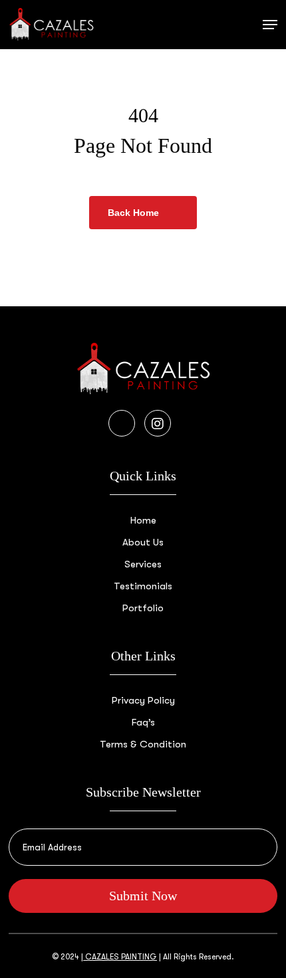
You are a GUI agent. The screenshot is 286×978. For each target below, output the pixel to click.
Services (143, 564)
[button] (270, 24)
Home (143, 520)
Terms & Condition (143, 744)
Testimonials (143, 586)
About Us (143, 542)
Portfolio (143, 608)
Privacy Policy (143, 700)
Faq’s (143, 722)
